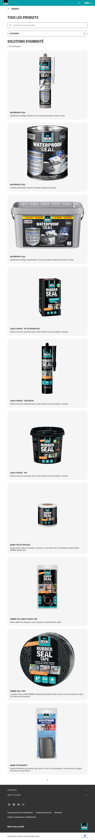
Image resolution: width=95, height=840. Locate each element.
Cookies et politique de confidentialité (21, 817)
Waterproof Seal (17, 112)
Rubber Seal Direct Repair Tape (23, 619)
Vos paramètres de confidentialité (20, 812)
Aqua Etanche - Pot (18, 473)
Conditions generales (44, 812)
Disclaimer (58, 812)
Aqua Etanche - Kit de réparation (25, 329)
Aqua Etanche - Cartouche (22, 401)
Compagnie (12, 790)
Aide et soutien (14, 795)
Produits (15, 9)
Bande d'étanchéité (18, 765)
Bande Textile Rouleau (20, 545)
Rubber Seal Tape (17, 691)
